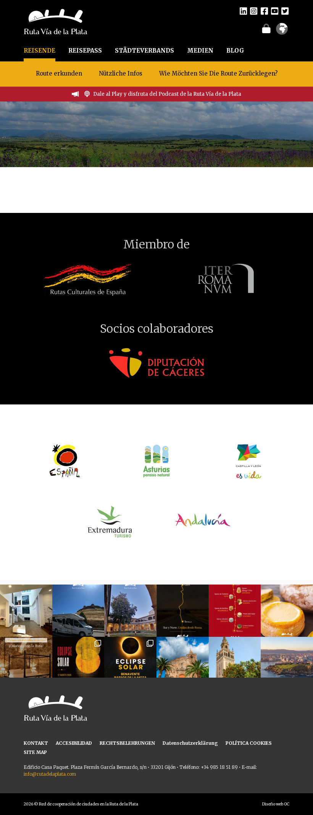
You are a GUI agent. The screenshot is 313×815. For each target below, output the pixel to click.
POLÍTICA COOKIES (249, 743)
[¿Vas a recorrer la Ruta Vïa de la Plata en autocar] (78, 611)
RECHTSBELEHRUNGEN (127, 743)
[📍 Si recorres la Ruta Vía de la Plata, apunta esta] (287, 611)
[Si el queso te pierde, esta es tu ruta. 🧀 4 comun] (235, 611)
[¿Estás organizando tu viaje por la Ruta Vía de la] (26, 611)
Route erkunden (59, 73)
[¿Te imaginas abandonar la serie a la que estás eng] (287, 663)
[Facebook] (264, 10)
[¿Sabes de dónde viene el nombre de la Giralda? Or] (235, 663)
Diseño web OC (275, 804)
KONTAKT (36, 743)
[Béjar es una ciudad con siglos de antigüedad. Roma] (130, 611)
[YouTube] (274, 10)
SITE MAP (35, 752)
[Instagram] (253, 10)
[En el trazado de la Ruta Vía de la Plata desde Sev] (182, 663)
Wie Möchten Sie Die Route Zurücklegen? (218, 73)
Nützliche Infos (120, 73)
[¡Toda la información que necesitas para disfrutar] (130, 663)
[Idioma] (282, 31)
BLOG (235, 50)
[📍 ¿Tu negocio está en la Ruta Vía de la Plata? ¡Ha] (26, 663)
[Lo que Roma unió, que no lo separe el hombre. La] (182, 611)
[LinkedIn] (243, 10)
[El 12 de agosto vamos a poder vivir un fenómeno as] (78, 663)
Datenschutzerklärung (190, 743)
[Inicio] (55, 21)
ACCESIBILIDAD (74, 743)
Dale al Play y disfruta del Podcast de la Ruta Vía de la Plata (167, 94)
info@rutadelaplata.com (50, 774)
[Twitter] (285, 10)
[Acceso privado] (266, 28)
